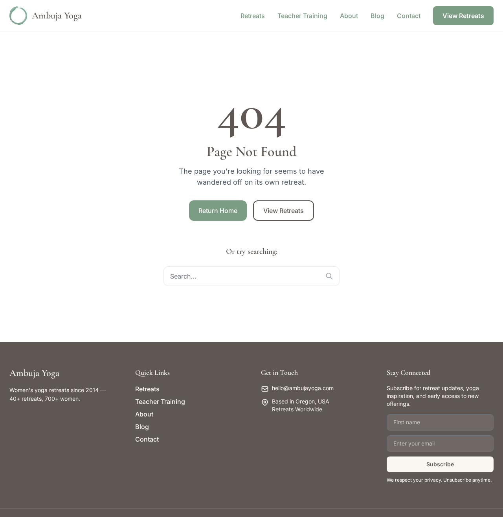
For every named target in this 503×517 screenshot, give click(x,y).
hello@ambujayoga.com (303, 388)
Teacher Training (302, 16)
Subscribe (440, 464)
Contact (408, 16)
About (349, 16)
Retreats (252, 16)
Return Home (217, 210)
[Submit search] (329, 276)
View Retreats (463, 16)
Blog (377, 16)
